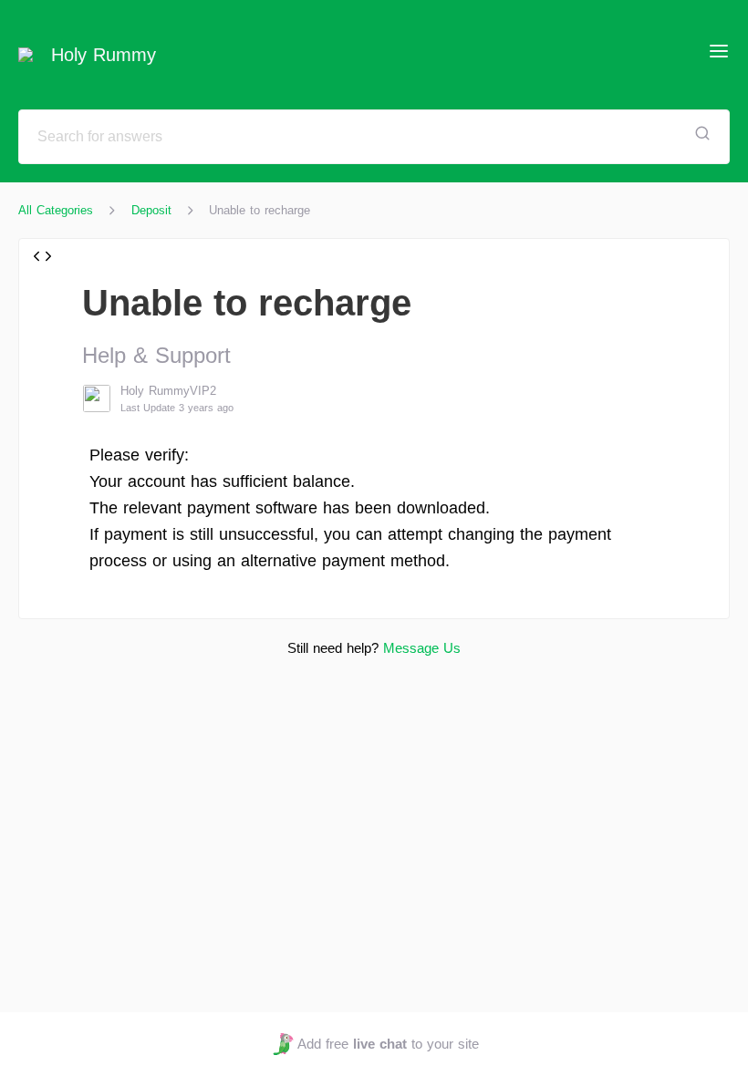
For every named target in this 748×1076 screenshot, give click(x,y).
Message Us (422, 648)
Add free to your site (387, 1043)
